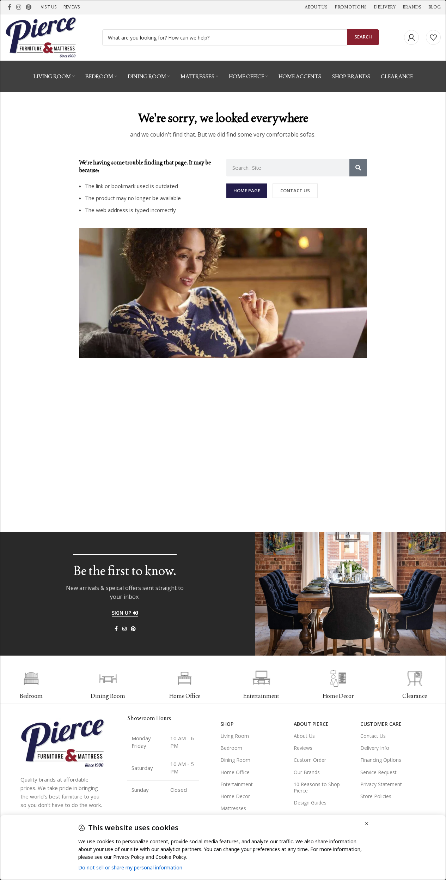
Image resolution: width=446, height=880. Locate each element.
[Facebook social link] (9, 7)
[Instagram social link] (18, 7)
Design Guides (310, 802)
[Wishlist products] (433, 37)
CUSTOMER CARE (381, 724)
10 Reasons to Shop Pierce (317, 787)
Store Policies (375, 796)
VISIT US (48, 7)
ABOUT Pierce (311, 724)
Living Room (234, 736)
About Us (304, 736)
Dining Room (235, 760)
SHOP (226, 724)
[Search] (358, 167)
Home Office (235, 772)
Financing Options (380, 760)
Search (363, 37)
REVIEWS (71, 7)
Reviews (303, 748)
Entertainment (236, 784)
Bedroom (231, 748)
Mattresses (233, 808)
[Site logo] (41, 36)
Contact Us (373, 736)
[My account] (411, 37)
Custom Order (310, 760)
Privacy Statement (381, 784)
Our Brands (307, 772)
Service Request (378, 772)
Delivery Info (374, 748)
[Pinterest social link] (28, 7)
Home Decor (235, 796)
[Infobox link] (75, 685)
